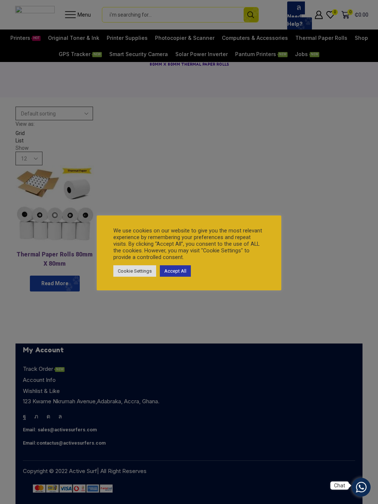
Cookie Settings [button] (135, 271)
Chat (339, 486)
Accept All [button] (175, 271)
